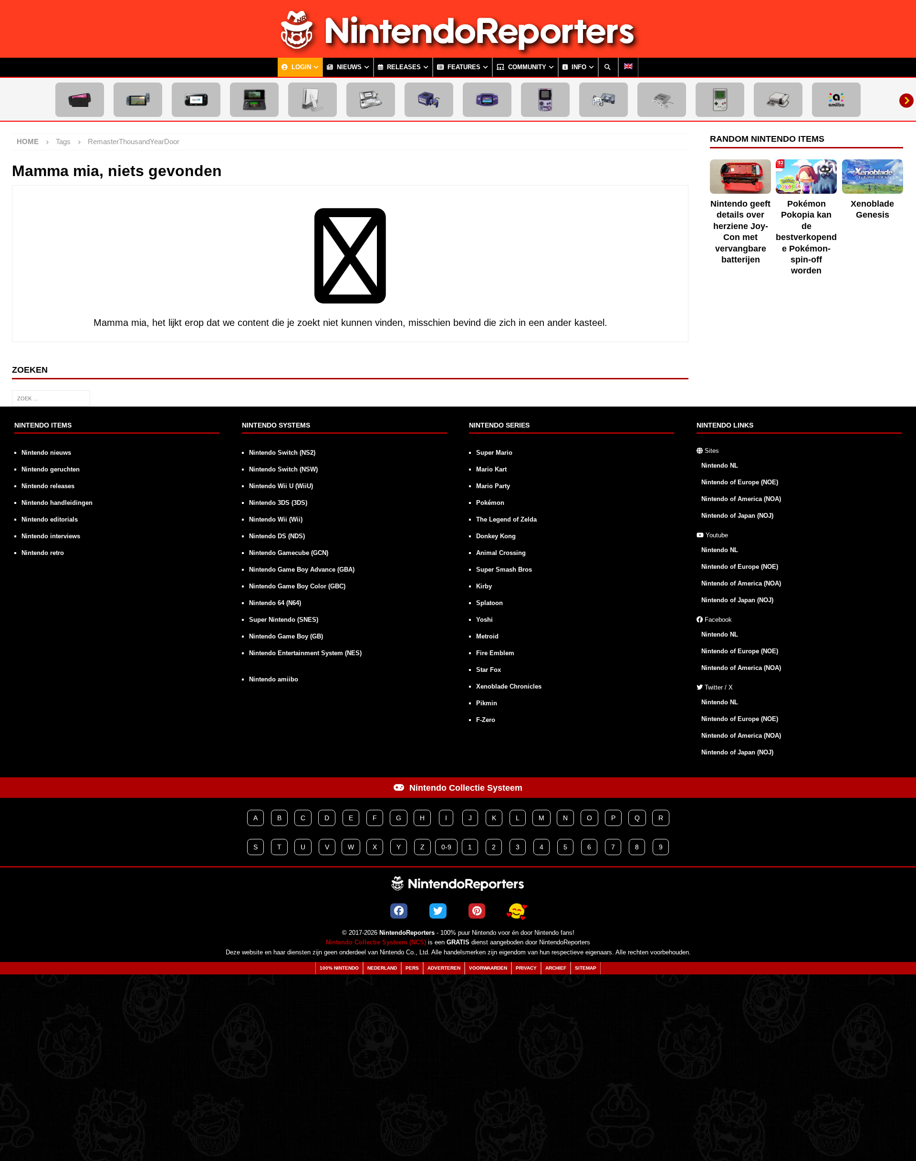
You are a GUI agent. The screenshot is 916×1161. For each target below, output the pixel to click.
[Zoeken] (608, 67)
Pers (412, 968)
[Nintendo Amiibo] (836, 100)
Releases (403, 67)
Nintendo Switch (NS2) (282, 452)
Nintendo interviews (50, 536)
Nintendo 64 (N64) (275, 603)
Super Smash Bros (504, 569)
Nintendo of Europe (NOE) (739, 482)
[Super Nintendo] (661, 100)
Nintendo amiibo (273, 679)
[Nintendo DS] (370, 100)
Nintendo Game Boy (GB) (286, 636)
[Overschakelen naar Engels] (628, 67)
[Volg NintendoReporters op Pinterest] (476, 911)
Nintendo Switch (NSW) (283, 469)
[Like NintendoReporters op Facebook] (398, 911)
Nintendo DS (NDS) (277, 536)
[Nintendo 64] (603, 100)
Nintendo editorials (49, 519)
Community (526, 67)
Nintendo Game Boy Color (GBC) (297, 586)
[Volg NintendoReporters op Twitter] (438, 911)
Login (300, 67)
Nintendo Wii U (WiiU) (281, 486)
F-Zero (485, 719)
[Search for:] (51, 397)
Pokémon (490, 502)
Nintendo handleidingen (57, 502)
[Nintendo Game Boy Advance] (487, 100)
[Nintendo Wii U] (196, 100)
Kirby (484, 586)
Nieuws (348, 67)
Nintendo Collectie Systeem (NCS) (376, 942)
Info (578, 67)
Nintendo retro (42, 552)
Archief (555, 968)
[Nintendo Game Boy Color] (545, 100)
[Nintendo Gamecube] (428, 100)
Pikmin (486, 703)
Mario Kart (491, 469)
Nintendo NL (719, 465)
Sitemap (585, 968)
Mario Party (493, 486)
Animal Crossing (501, 552)
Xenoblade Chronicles (508, 686)
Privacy (526, 968)
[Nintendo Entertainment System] (778, 100)
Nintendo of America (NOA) (741, 498)
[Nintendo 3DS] (254, 100)
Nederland (382, 968)
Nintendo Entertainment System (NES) (305, 653)
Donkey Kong (496, 536)
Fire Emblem (495, 653)
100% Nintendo (339, 968)
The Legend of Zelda (506, 519)
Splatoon (489, 603)
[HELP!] (516, 911)
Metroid (487, 636)
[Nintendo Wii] (312, 100)
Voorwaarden (488, 968)
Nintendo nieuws (46, 452)
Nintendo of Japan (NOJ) (737, 515)
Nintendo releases (47, 486)
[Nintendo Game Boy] (719, 100)
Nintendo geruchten (50, 469)
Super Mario (494, 452)
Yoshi (484, 619)
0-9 (446, 847)
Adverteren (443, 968)
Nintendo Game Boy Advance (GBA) (301, 569)
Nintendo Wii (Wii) (275, 519)
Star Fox (488, 669)
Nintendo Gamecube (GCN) (288, 552)
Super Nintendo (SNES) (283, 619)
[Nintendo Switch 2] (79, 100)
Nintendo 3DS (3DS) (278, 502)
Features (463, 67)
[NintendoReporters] (458, 49)
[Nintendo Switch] (137, 100)
